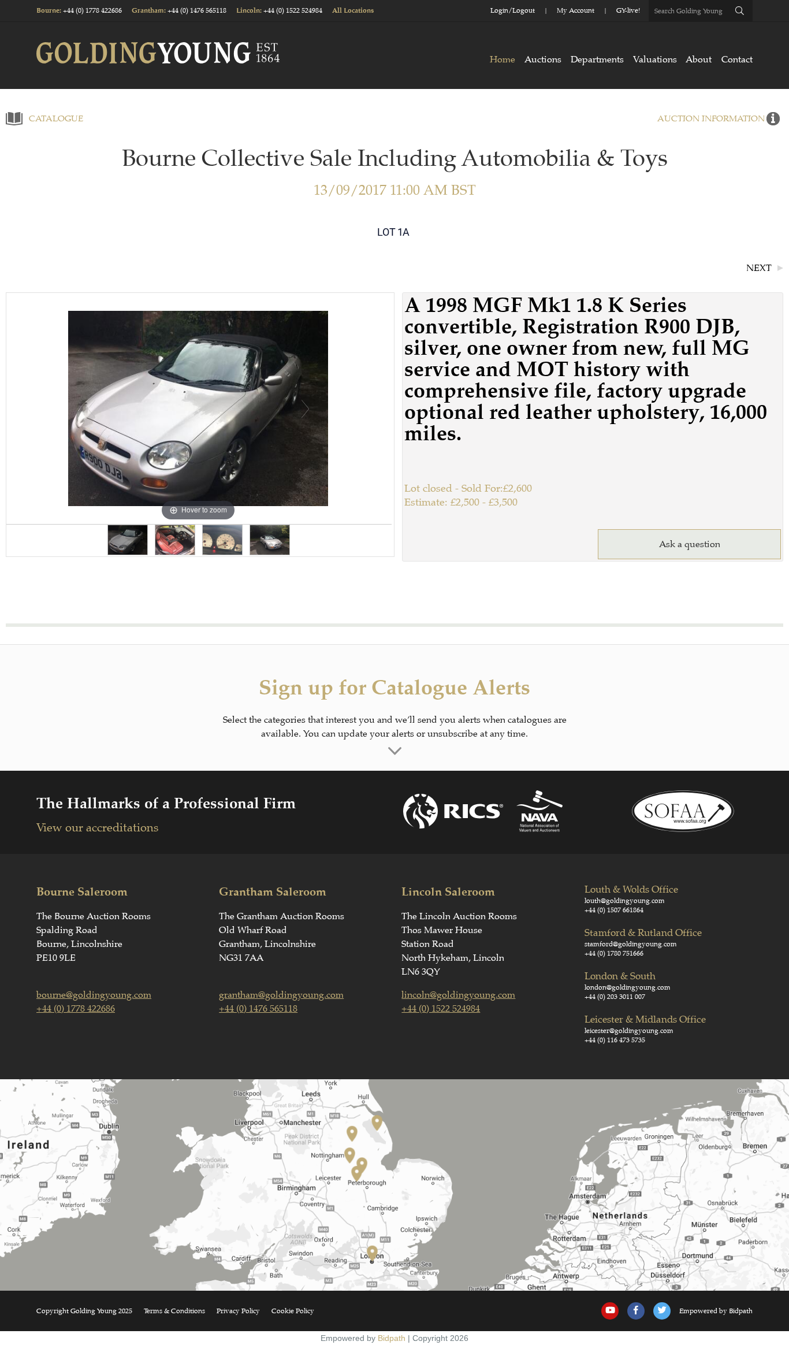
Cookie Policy (292, 1311)
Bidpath (391, 1338)
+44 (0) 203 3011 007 (615, 996)
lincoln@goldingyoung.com (458, 995)
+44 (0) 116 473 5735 (615, 1040)
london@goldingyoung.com (628, 987)
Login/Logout (512, 10)
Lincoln (248, 10)
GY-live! (628, 10)
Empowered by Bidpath (716, 1311)
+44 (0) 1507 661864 (614, 910)
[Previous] (91, 408)
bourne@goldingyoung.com (93, 995)
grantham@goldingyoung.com (281, 995)
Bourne (47, 10)
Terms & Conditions (174, 1311)
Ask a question (689, 544)
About (699, 59)
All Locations (353, 10)
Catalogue (56, 118)
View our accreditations (97, 827)
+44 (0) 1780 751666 (614, 953)
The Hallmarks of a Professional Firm (166, 803)
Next (759, 268)
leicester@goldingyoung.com (629, 1030)
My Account (575, 10)
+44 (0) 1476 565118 (197, 10)
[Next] (305, 408)
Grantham (148, 10)
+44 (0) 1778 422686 (92, 10)
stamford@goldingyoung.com (631, 944)
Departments (597, 59)
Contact (737, 59)
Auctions (542, 59)
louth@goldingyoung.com (625, 900)
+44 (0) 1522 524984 (292, 10)
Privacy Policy (238, 1311)
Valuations (655, 59)
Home (502, 59)
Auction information (711, 118)
